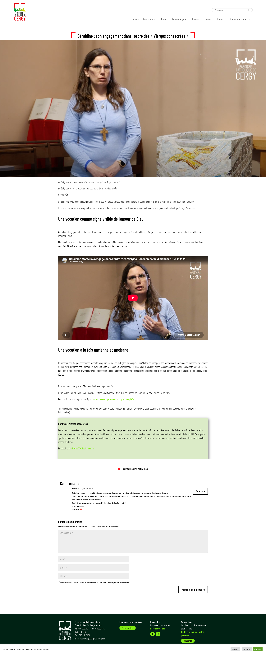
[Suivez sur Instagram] (158, 634)
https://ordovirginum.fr (83, 448)
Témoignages (179, 19)
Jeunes (195, 19)
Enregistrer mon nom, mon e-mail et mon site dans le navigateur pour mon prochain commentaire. (95, 582)
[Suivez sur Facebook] (152, 634)
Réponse (200, 491)
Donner (220, 19)
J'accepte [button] (257, 649)
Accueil (136, 19)
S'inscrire (188, 640)
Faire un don (127, 627)
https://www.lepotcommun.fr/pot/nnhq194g (113, 399)
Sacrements (149, 19)
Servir (208, 19)
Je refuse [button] (247, 649)
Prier (163, 19)
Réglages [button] (235, 649)
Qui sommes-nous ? (240, 19)
